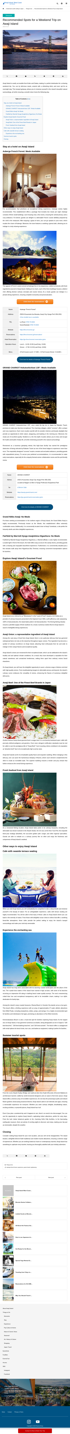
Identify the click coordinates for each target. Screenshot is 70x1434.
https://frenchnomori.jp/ (27, 330)
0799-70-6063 (34, 325)
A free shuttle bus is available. (29, 317)
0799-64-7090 (22, 487)
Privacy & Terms (18, 1412)
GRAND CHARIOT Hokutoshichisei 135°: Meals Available (23, 108)
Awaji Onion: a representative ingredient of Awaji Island (22, 119)
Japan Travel (7, 1347)
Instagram (7, 1370)
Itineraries (7, 1316)
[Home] (3, 8)
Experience (7, 1324)
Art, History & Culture (10, 1339)
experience (20, 1167)
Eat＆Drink (6, 1351)
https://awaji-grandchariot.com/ (27, 492)
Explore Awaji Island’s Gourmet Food (15, 117)
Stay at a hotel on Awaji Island (12, 103)
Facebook (7, 1374)
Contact (10, 1412)
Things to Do (9, 15)
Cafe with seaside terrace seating (14, 131)
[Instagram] (29, 1422)
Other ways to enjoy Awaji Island (13, 128)
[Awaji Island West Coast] (12, 3)
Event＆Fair (6, 1358)
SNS (4, 1366)
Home (3, 1412)
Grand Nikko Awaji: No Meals (14, 111)
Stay (5, 1320)
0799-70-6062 (30, 322)
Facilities (5, 1355)
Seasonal (6, 1335)
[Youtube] (37, 1422)
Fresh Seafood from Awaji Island (15, 125)
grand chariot (27, 1167)
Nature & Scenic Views (10, 1331)
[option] (17, 1392)
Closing (6, 139)
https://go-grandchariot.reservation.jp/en (30, 497)
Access (5, 1362)
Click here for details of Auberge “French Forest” (35, 359)
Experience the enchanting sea (15, 133)
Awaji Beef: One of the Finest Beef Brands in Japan (21, 122)
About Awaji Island (8, 1308)
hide (28, 99)
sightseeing (34, 1167)
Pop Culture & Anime (10, 1327)
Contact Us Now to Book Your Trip (35, 1431)
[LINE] (25, 76)
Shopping (6, 1343)
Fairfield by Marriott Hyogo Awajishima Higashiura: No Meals (24, 114)
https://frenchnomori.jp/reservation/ (31, 334)
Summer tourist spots (10, 136)
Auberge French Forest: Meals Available (18, 106)
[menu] (66, 3)
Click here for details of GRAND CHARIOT (35, 507)
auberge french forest (11, 1167)
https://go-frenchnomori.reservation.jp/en (33, 339)
